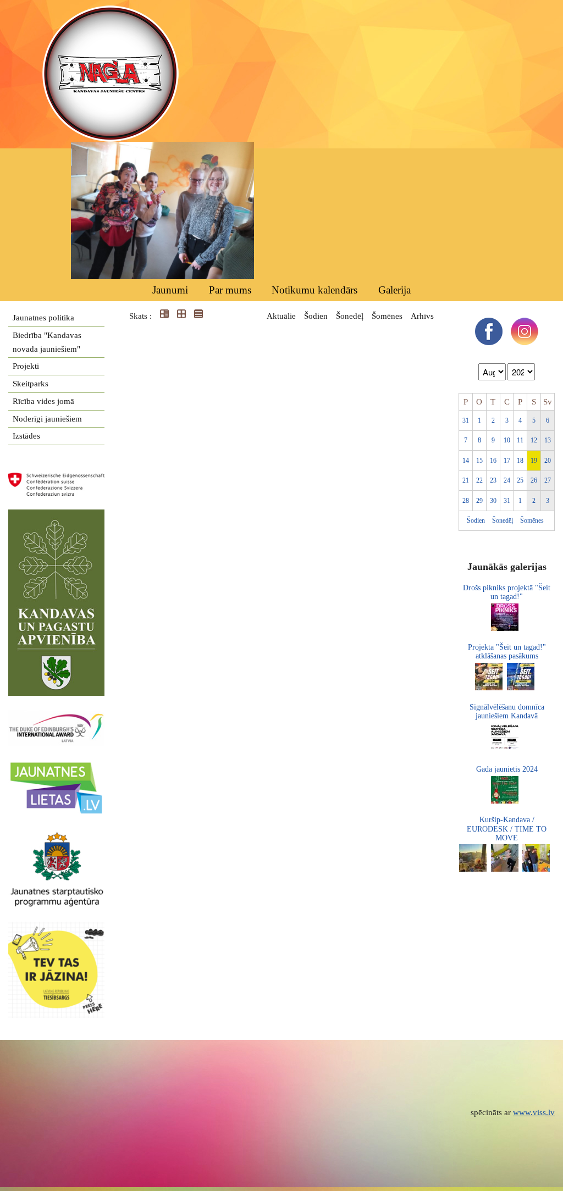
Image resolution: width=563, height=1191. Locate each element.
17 (507, 460)
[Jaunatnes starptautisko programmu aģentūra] (56, 837)
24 (507, 480)
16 (493, 460)
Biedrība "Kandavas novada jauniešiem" (47, 342)
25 (520, 480)
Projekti (26, 366)
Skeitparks (30, 383)
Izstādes (26, 435)
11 (520, 440)
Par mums (230, 290)
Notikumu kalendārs (314, 290)
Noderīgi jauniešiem (47, 418)
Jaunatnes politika (43, 317)
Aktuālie (281, 316)
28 (465, 501)
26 (534, 480)
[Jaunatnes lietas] (56, 766)
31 (465, 420)
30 (493, 501)
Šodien (316, 316)
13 (547, 440)
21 (465, 480)
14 (465, 460)
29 (479, 501)
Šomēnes (387, 316)
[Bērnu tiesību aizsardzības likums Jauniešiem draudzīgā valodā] (61, 928)
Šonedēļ (349, 316)
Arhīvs (422, 316)
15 (479, 460)
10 (507, 440)
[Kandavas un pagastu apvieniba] (56, 516)
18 (520, 460)
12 (534, 440)
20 (547, 460)
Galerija (394, 290)
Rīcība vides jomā (43, 401)
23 (493, 480)
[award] (56, 716)
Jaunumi (170, 290)
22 (479, 480)
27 (547, 480)
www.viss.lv (534, 1112)
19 (534, 460)
